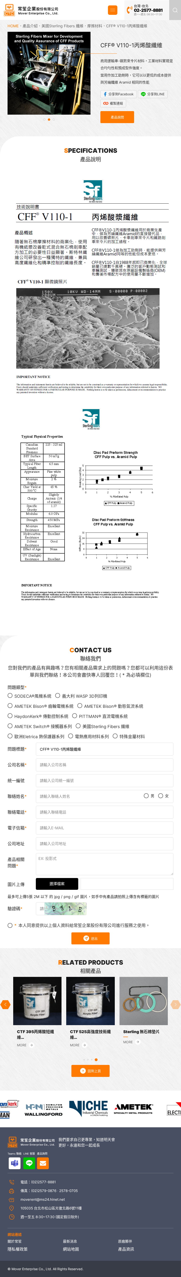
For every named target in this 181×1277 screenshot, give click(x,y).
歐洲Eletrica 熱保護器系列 (39, 736)
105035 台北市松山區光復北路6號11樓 (51, 1208)
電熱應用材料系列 (92, 736)
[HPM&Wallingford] (31, 1108)
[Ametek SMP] (122, 1108)
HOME (13, 26)
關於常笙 (15, 1241)
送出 (94, 938)
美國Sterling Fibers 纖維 (62, 26)
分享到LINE (156, 94)
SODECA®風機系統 (32, 696)
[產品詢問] (43, 1163)
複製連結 (116, 103)
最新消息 (70, 1241)
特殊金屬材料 (132, 736)
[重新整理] (65, 908)
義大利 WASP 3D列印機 (84, 696)
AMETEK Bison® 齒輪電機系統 (44, 706)
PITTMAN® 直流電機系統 (103, 716)
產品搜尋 (175, 10)
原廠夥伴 (125, 1241)
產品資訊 (126, 1249)
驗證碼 (14, 908)
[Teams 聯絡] (14, 1163)
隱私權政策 (18, 1249)
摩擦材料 (94, 26)
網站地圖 (71, 1249)
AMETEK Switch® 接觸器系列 (43, 726)
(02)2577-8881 (43, 1182)
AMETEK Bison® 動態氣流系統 (113, 706)
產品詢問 (117, 117)
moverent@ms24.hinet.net (43, 1199)
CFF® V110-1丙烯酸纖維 (126, 26)
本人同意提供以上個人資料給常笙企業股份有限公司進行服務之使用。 (84, 925)
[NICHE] (76, 1108)
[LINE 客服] (29, 1163)
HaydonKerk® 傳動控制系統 (41, 716)
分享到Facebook (121, 94)
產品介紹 (30, 26)
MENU (112, 10)
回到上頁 (94, 1071)
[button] (44, 119)
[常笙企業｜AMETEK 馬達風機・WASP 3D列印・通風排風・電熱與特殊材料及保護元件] (31, 10)
